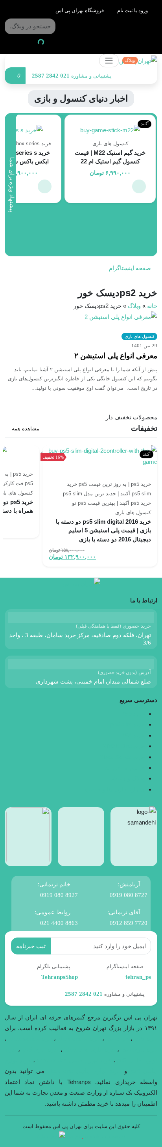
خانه (152, 305)
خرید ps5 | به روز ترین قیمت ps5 (115, 484)
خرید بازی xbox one (89, 1049)
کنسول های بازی (110, 143)
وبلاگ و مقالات (127, 778)
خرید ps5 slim (127, 724)
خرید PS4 (133, 735)
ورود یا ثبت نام (133, 10)
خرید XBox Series (122, 757)
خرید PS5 (133, 713)
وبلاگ (134, 305)
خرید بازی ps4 (139, 1049)
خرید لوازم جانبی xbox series (74, 1060)
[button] (139, 186)
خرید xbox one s (78, 1038)
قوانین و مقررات (124, 767)
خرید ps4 (116, 1038)
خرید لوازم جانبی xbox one (84, 1070)
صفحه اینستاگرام (131, 268)
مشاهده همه (24, 429)
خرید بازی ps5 (40, 1049)
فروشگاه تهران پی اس (80, 10)
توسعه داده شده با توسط (96, 1136)
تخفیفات (144, 428)
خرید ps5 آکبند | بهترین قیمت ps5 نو (111, 503)
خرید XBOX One (124, 746)
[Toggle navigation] (109, 60)
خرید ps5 (145, 1038)
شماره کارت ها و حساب (115, 789)
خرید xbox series (30, 1038)
